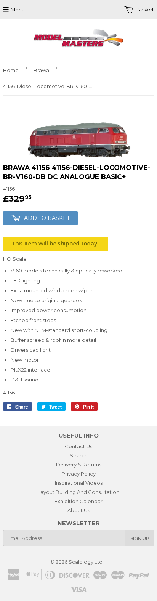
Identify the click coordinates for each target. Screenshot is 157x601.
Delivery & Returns (78, 465)
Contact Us (78, 446)
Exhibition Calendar (78, 501)
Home (11, 70)
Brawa (41, 70)
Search (79, 455)
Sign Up (139, 538)
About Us (78, 510)
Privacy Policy (79, 474)
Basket (144, 9)
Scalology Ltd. (86, 562)
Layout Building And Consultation (78, 492)
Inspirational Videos (79, 483)
